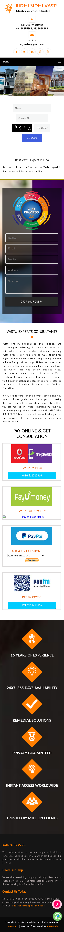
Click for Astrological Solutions (28, 905)
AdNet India (52, 926)
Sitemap (12, 926)
